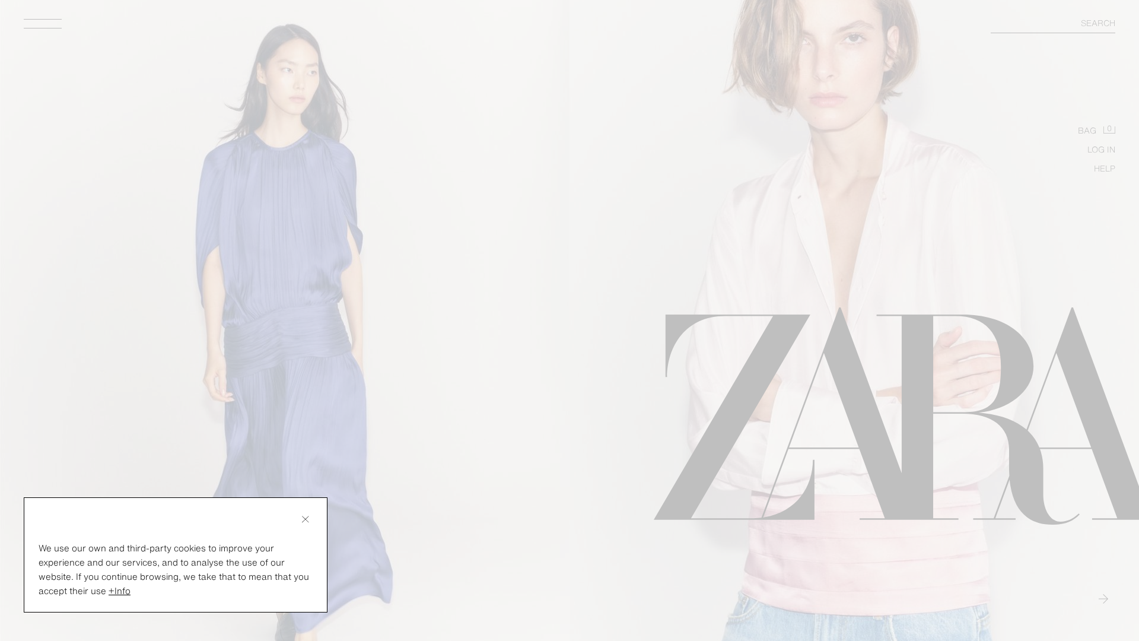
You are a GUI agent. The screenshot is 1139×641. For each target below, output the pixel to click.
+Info (120, 590)
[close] (305, 519)
